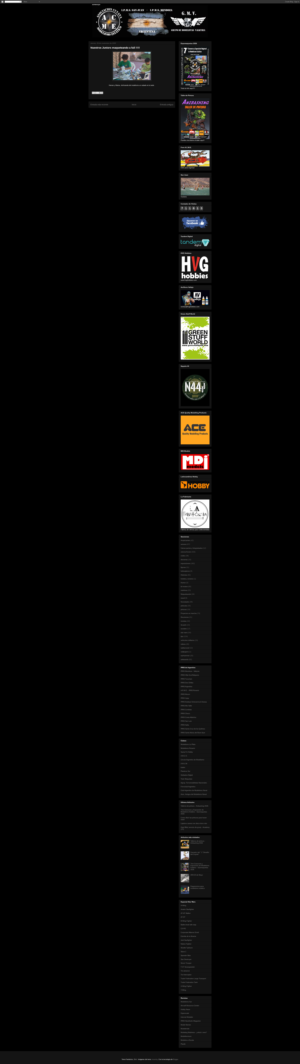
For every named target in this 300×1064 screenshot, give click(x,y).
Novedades (185, 602)
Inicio (134, 105)
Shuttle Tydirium (187, 948)
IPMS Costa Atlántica (188, 717)
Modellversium (186, 1036)
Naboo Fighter (186, 944)
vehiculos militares (187, 640)
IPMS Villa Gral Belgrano (190, 675)
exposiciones (185, 563)
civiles (183, 556)
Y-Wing (183, 990)
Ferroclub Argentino (188, 787)
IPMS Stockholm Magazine (191, 1021)
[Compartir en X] (97, 93)
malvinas (184, 590)
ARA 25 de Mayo (196, 875)
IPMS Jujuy (185, 698)
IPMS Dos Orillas (187, 683)
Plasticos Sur (185, 771)
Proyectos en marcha (189, 613)
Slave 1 (183, 952)
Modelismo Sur (186, 1002)
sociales (184, 629)
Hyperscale (185, 1013)
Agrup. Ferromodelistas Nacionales (194, 783)
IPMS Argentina (186, 686)
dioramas (184, 560)
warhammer (185, 656)
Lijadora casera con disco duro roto (194, 823)
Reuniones (185, 617)
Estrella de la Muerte (188, 936)
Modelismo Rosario (188, 748)
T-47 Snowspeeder (188, 967)
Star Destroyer (186, 959)
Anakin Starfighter (187, 909)
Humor (183, 583)
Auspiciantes (185, 540)
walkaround (185, 648)
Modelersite (185, 1029)
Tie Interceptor (186, 975)
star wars (184, 632)
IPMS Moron (185, 694)
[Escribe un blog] (95, 93)
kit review (184, 586)
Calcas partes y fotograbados (191, 548)
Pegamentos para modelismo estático (197, 887)
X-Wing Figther (186, 986)
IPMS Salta (185, 725)
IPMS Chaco (185, 713)
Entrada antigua (166, 105)
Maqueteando (186, 594)
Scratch (183, 625)
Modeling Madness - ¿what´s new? (194, 1032)
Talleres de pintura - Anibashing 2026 (194, 806)
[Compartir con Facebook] (100, 93)
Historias (184, 575)
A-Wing (183, 905)
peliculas (184, 606)
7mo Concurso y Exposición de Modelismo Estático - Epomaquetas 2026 (194, 812)
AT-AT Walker (186, 913)
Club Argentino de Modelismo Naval (194, 790)
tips (182, 636)
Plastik (183, 1044)
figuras (183, 567)
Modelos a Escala (187, 1040)
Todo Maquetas (186, 779)
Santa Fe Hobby (187, 752)
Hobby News (185, 1009)
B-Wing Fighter (186, 921)
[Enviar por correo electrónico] (93, 93)
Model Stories (186, 1025)
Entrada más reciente (99, 105)
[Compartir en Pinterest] (102, 93)
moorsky (155, 1059)
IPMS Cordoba (186, 710)
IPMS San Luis (186, 721)
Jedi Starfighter (186, 940)
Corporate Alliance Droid (190, 932)
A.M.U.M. (184, 763)
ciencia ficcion (186, 552)
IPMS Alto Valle (186, 706)
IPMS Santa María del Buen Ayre (193, 733)
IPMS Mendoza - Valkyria (190, 671)
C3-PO (183, 928)
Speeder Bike (186, 955)
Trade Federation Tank (189, 982)
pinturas (184, 609)
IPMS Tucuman (186, 679)
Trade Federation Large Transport (193, 978)
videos (183, 644)
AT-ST (183, 917)
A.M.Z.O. (184, 756)
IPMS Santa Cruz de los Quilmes (193, 729)
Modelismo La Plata (188, 744)
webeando (184, 659)
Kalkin (183, 767)
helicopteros (185, 571)
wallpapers (185, 652)
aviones (183, 544)
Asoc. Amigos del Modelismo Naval (194, 794)
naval (183, 598)
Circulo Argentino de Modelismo (192, 760)
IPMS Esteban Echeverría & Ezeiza (194, 702)
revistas (183, 621)
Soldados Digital (187, 775)
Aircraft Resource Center (190, 1006)
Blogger (175, 1059)
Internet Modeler (187, 1017)
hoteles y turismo (187, 579)
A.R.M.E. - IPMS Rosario (190, 690)
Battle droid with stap (188, 925)
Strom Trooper (186, 963)
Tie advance (185, 971)
